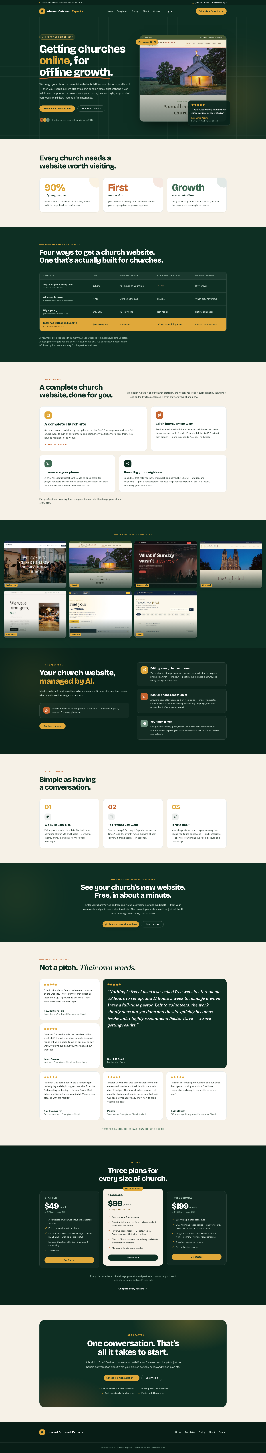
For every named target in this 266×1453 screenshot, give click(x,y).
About (146, 11)
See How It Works (91, 108)
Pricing (135, 11)
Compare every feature (131, 1288)
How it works (152, 924)
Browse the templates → (57, 444)
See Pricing (152, 1377)
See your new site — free (123, 924)
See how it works (52, 726)
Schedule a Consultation (211, 11)
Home (110, 11)
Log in (169, 11)
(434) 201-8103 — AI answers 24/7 (211, 2)
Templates (122, 11)
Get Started (69, 1260)
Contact (157, 11)
